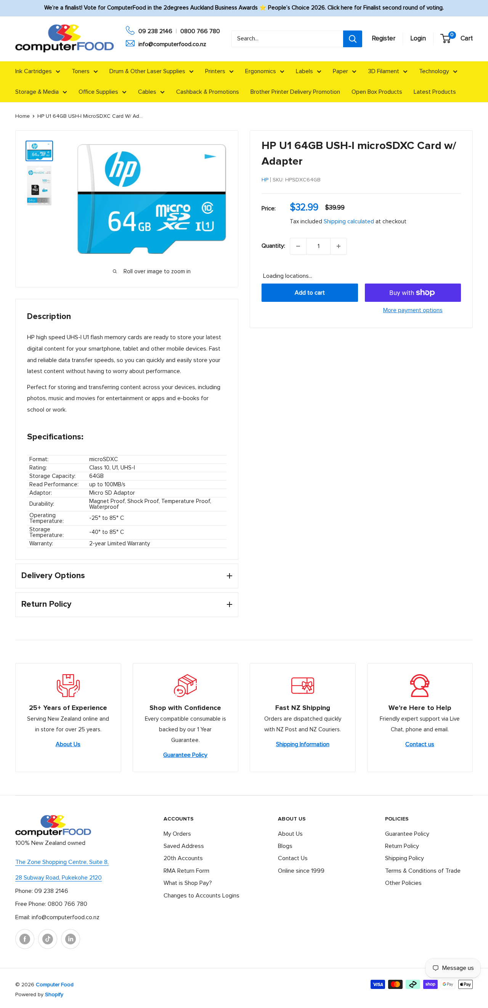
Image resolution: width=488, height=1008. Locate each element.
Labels (304, 71)
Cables (147, 92)
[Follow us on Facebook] (24, 939)
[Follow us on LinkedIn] (70, 939)
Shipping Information (302, 744)
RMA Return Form (186, 871)
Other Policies (403, 883)
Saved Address (184, 846)
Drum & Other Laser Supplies (147, 71)
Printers (215, 71)
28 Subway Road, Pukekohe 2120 (58, 878)
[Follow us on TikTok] (47, 939)
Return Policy (402, 846)
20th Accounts (183, 858)
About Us (68, 744)
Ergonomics (260, 71)
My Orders (177, 834)
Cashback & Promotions (207, 92)
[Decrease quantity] (298, 246)
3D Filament (383, 71)
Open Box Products (377, 92)
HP (265, 180)
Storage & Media (37, 92)
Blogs (285, 846)
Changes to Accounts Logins (201, 896)
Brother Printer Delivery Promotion (295, 92)
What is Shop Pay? (188, 883)
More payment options (413, 310)
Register (383, 38)
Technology (434, 71)
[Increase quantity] (339, 246)
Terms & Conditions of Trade (423, 871)
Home (22, 116)
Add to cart (310, 293)
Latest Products (435, 92)
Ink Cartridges (33, 71)
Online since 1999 (301, 871)
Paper (340, 71)
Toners (81, 71)
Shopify (54, 994)
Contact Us (293, 858)
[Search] (352, 38)
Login (418, 38)
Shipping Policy (404, 858)
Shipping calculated (349, 221)
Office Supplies (98, 92)
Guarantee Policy (185, 755)
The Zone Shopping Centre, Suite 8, (62, 862)
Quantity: (273, 246)
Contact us (419, 744)
